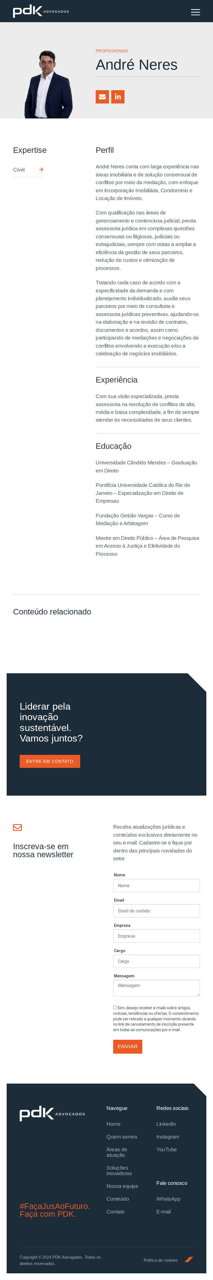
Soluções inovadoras (119, 1170)
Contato (115, 1212)
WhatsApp (168, 1199)
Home (113, 1124)
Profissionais (112, 51)
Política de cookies (161, 1260)
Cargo (119, 951)
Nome (119, 875)
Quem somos (121, 1137)
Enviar (128, 1046)
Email (119, 900)
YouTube (166, 1149)
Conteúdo (117, 1199)
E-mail (163, 1212)
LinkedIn (166, 1124)
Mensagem (124, 976)
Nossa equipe (122, 1186)
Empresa (122, 925)
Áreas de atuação (116, 1152)
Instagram (167, 1137)
